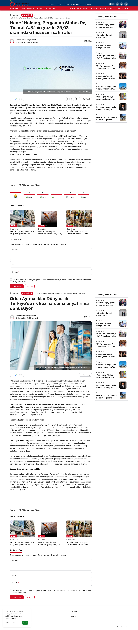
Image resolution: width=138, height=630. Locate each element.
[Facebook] (117, 626)
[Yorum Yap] (68, 99)
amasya (19, 40)
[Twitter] (121, 626)
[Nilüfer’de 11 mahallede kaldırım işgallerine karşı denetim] (111, 117)
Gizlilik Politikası (10, 623)
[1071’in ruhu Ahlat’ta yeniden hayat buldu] (111, 66)
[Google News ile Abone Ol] (17, 99)
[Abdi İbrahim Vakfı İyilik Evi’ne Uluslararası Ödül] (79, 222)
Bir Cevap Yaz (16, 239)
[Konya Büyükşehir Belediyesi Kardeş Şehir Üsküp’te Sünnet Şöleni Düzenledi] (111, 76)
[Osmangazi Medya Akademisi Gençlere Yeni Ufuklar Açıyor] (111, 97)
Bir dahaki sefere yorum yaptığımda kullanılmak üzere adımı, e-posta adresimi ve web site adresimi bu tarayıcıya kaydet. (52, 281)
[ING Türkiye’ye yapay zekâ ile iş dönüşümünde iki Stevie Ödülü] (22, 222)
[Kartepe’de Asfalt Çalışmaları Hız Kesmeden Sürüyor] (111, 45)
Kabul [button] (25, 623)
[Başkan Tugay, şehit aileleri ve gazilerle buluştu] (111, 24)
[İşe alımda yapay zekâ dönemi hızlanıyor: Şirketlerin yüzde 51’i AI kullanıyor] (111, 107)
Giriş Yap (30, 286)
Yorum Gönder (17, 286)
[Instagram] (126, 626)
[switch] (112, 4)
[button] (121, 4)
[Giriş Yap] (126, 4)
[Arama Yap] (117, 4)
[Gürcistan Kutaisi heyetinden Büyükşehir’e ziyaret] (111, 35)
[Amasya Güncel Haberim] (20, 4)
